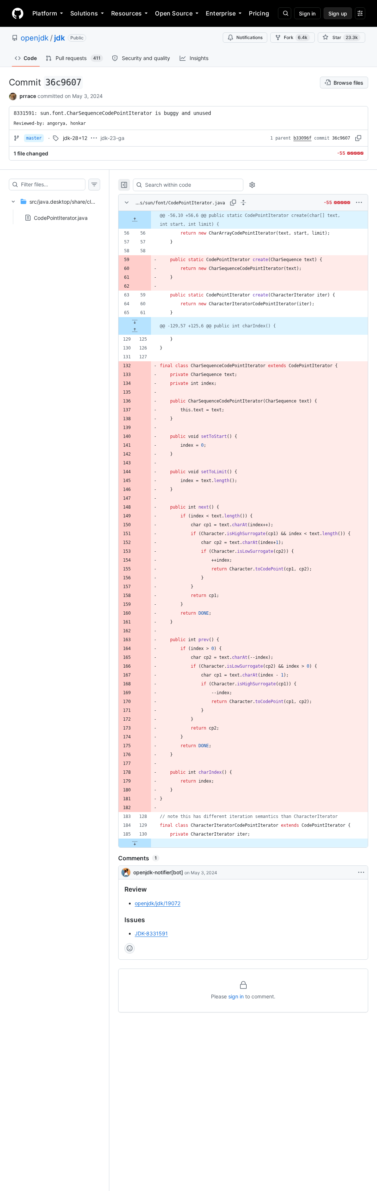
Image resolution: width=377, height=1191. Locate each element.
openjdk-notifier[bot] (158, 872)
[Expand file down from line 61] (135, 321)
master (34, 138)
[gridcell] (243, 220)
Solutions (84, 13)
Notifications (249, 37)
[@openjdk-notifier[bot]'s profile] (125, 872)
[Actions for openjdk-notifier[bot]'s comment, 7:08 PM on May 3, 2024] (361, 872)
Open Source (174, 13)
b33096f (302, 138)
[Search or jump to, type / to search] (284, 13)
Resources (126, 13)
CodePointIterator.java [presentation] (61, 217)
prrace (28, 96)
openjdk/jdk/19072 (157, 903)
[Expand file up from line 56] (135, 220)
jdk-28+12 (75, 138)
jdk (59, 38)
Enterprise (221, 13)
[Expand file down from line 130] (135, 843)
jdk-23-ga (112, 138)
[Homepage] (18, 13)
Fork (295, 37)
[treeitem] (54, 207)
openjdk (35, 38)
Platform (44, 13)
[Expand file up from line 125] (135, 330)
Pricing (259, 13)
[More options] (359, 202)
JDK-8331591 (151, 933)
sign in (236, 996)
